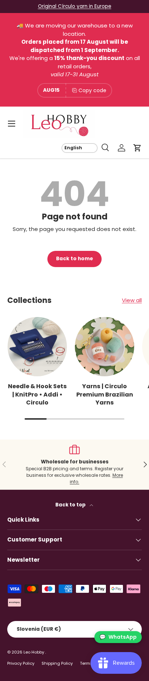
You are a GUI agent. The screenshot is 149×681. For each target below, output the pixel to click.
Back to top (71, 504)
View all (132, 300)
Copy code (92, 90)
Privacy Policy (20, 663)
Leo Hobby (34, 652)
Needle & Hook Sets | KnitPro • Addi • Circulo (37, 394)
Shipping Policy (57, 663)
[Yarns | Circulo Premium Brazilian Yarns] (104, 346)
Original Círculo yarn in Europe (74, 6)
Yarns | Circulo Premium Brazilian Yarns (104, 394)
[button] (137, 148)
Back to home (74, 258)
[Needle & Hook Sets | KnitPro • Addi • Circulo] (37, 346)
